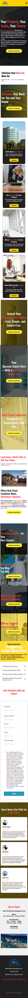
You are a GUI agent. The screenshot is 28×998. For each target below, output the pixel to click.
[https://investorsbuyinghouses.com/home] (5, 3)
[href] (14, 941)
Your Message (8, 740)
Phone (6, 724)
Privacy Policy (13, 786)
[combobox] (5, 728)
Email (6, 732)
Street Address (9, 716)
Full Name (7, 707)
